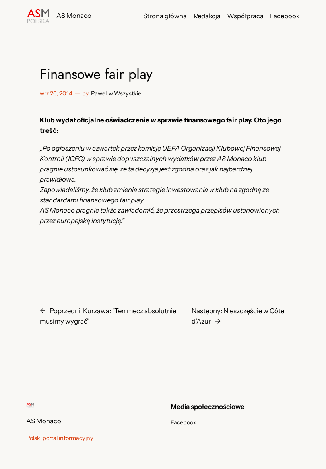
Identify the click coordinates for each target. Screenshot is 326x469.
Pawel (99, 93)
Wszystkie (127, 93)
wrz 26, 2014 (56, 93)
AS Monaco (73, 15)
